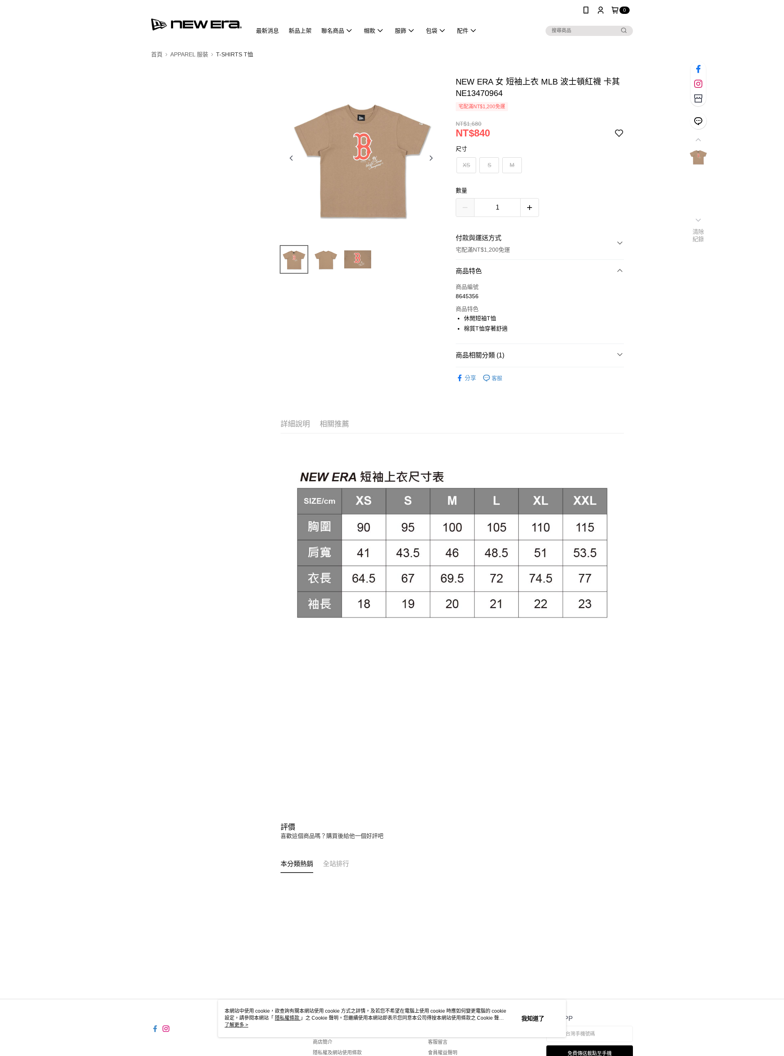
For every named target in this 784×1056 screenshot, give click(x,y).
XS (466, 165)
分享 (470, 378)
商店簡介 (322, 1042)
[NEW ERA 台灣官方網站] (196, 21)
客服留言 (438, 1042)
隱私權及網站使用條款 (337, 1053)
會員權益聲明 (442, 1053)
